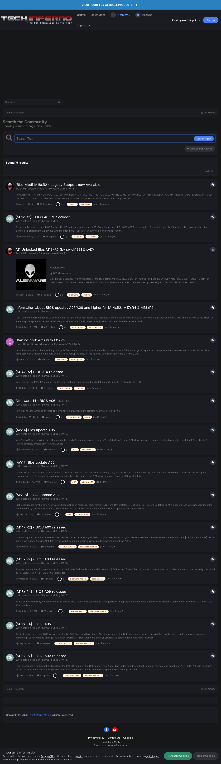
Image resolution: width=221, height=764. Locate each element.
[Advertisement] (110, 65)
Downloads (98, 15)
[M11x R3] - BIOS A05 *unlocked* (43, 217)
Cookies (128, 737)
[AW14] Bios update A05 (35, 430)
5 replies (46, 359)
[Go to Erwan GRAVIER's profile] (10, 342)
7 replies (49, 578)
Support (82, 25)
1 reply (48, 417)
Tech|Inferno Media (39, 714)
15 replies (49, 546)
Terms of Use (48, 756)
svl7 (18, 220)
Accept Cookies (179, 755)
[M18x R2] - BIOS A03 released (41, 656)
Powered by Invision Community (110, 745)
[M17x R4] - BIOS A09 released (41, 592)
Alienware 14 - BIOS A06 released (43, 401)
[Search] (59, 102)
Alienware (46, 311)
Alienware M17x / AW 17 (67, 344)
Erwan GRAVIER (24, 344)
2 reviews (45, 294)
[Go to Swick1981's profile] (10, 186)
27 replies (45, 514)
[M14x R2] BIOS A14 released (39, 372)
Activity (122, 15)
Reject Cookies (206, 755)
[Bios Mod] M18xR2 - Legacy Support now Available (58, 185)
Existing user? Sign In (185, 20)
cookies (79, 756)
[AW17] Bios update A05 (35, 462)
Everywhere (45, 102)
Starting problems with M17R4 (40, 340)
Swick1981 (21, 188)
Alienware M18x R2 (56, 253)
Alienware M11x (49, 220)
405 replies (45, 204)
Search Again (203, 138)
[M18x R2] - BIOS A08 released (41, 559)
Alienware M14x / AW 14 (54, 375)
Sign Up (211, 20)
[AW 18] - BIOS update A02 (38, 495)
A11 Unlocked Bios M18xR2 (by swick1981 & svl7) (55, 249)
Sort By (209, 171)
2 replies (48, 388)
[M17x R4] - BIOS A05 (33, 624)
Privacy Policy (96, 737)
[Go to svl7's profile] (10, 219)
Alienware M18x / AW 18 (61, 188)
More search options (200, 148)
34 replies (44, 643)
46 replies (49, 327)
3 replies (44, 675)
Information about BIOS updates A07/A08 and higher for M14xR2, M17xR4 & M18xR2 (84, 308)
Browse (147, 15)
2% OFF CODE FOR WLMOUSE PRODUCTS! (107, 4)
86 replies (50, 236)
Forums (81, 15)
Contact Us (114, 737)
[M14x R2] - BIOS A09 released (41, 527)
